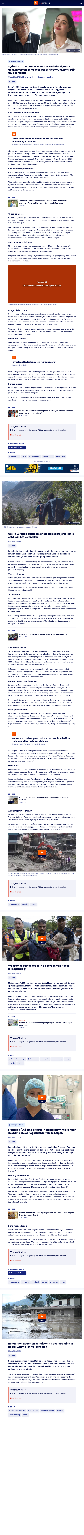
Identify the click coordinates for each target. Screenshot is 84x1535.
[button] (12, 81)
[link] (16, 61)
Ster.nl (47, 462)
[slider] (42, 294)
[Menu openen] (2, 2)
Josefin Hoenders (46, 77)
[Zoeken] (81, 2)
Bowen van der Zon (30, 77)
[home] (42, 3)
